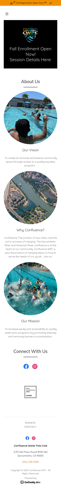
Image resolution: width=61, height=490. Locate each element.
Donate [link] (30, 422)
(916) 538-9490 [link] (30, 461)
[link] (30, 34)
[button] (7, 14)
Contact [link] (30, 426)
